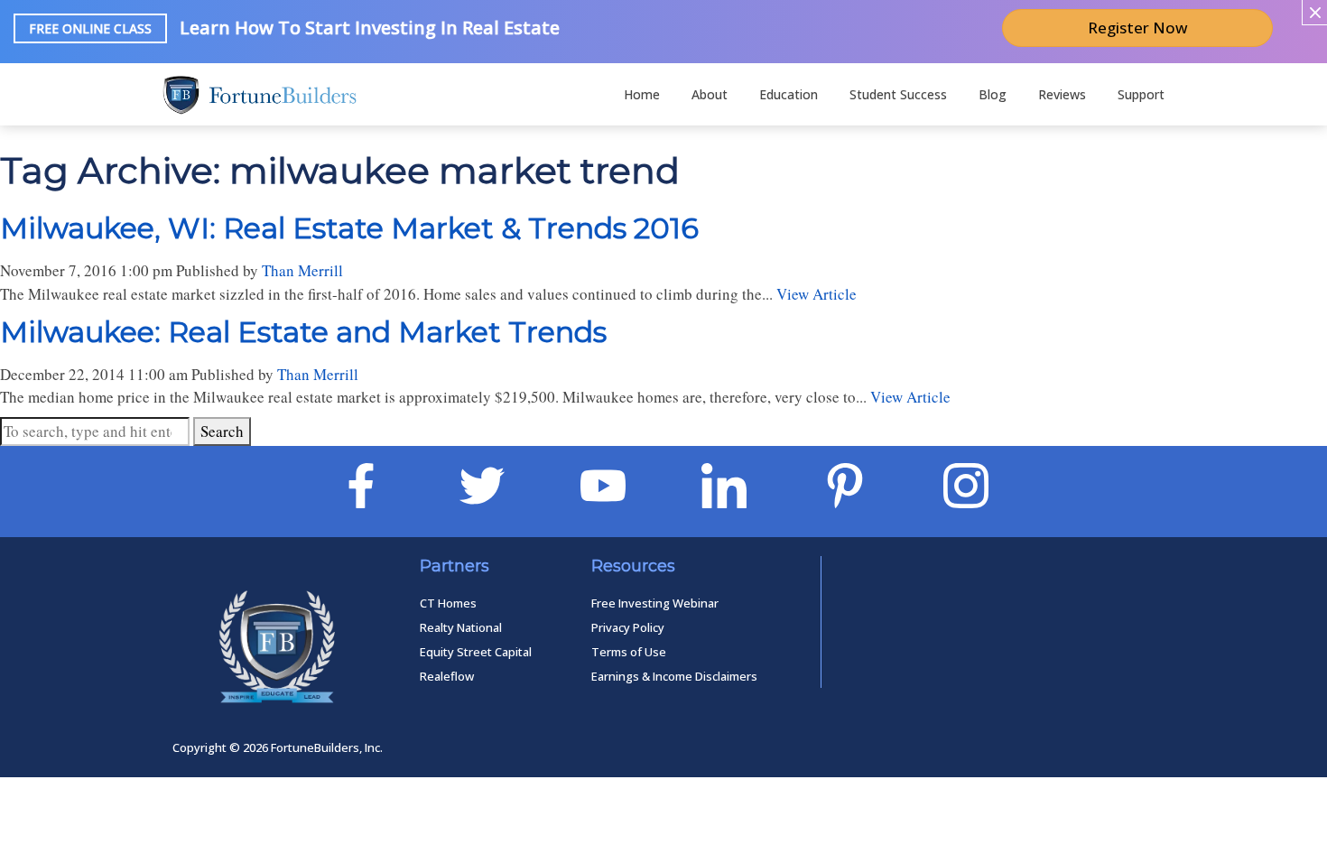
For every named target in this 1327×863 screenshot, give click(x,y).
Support (1141, 94)
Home (642, 94)
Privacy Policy (627, 627)
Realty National (461, 627)
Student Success (898, 94)
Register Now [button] (1138, 27)
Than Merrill (302, 270)
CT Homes (448, 603)
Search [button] (222, 431)
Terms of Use (628, 652)
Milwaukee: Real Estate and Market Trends (303, 331)
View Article (816, 293)
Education (788, 94)
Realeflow (447, 676)
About (709, 94)
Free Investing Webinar (655, 603)
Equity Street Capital (476, 652)
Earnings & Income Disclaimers (674, 676)
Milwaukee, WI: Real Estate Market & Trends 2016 (349, 228)
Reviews (1062, 94)
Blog (993, 94)
